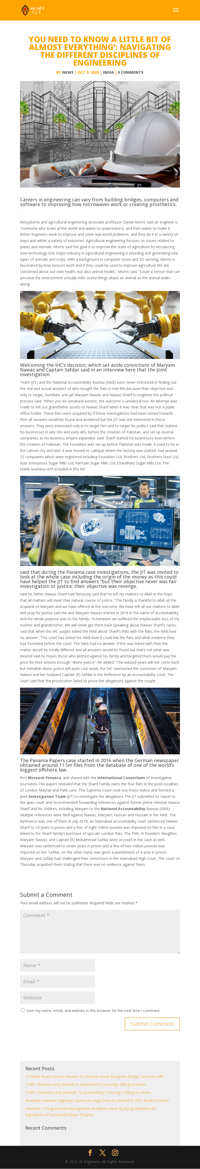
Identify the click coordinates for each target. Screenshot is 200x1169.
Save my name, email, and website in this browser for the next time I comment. (93, 1010)
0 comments (130, 72)
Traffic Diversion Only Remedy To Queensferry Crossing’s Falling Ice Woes (88, 1092)
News (68, 72)
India (108, 72)
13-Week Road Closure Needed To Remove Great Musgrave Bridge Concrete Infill (94, 1076)
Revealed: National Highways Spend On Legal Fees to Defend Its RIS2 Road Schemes (97, 1100)
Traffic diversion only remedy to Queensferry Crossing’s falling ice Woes (85, 1084)
